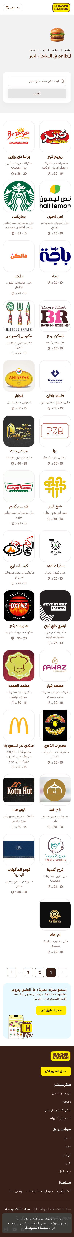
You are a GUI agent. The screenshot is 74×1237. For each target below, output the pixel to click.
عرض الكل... (64, 1171)
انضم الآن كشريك (60, 1118)
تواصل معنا (16, 1191)
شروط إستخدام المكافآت (39, 1191)
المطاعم (55, 50)
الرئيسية (68, 50)
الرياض (67, 1154)
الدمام (67, 1138)
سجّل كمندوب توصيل (58, 1110)
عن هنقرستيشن (61, 1093)
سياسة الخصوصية (17, 1209)
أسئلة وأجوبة (64, 1191)
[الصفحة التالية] (11, 972)
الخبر (44, 50)
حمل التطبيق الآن (51, 1010)
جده (68, 1146)
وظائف (67, 1101)
